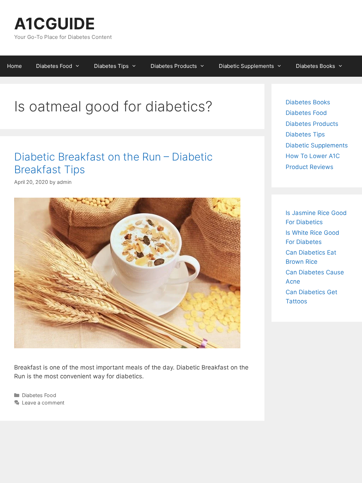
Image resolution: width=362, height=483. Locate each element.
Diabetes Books (315, 66)
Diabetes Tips (111, 66)
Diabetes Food (54, 66)
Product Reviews (309, 166)
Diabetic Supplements (246, 66)
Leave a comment (43, 403)
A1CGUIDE (54, 23)
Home (14, 66)
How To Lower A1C (313, 155)
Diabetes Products (174, 66)
